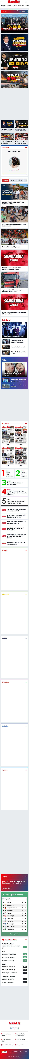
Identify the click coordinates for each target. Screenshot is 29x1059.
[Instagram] (14, 1028)
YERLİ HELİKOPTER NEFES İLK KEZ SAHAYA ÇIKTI (16, 522)
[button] (3, 23)
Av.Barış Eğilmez (14, 170)
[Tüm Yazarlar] (26, 147)
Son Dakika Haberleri (8, 1045)
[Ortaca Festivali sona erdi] (6, 347)
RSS (5, 1052)
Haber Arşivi (20, 1045)
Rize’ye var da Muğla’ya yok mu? (24, 474)
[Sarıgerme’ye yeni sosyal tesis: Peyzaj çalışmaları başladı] (14, 192)
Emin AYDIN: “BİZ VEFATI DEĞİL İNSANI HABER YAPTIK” (16, 516)
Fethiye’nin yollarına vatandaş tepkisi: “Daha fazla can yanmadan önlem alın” (17, 492)
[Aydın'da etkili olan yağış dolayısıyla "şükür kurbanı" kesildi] (14, 214)
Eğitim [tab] (20, 180)
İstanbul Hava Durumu (5, 1034)
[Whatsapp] (17, 1028)
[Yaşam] (26, 770)
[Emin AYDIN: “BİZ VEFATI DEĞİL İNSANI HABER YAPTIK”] (14, 61)
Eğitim (15, 5)
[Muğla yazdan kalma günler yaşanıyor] (6, 385)
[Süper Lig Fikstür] (26, 940)
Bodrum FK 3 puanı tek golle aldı (11, 247)
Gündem (5, 682)
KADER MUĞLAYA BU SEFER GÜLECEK (14, 152)
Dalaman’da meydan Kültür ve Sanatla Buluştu (16, 543)
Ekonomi (21, 5)
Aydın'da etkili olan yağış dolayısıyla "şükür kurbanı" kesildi (14, 225)
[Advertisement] (14, 104)
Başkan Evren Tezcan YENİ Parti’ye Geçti (15, 529)
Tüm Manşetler (21, 1039)
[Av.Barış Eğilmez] (14, 162)
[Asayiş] (26, 550)
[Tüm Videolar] (26, 360)
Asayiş (3, 5)
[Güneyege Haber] (14, 1)
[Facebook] (11, 1028)
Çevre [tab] (13, 180)
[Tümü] (26, 423)
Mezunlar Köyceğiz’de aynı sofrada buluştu (15, 483)
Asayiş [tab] (6, 180)
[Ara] (26, 2)
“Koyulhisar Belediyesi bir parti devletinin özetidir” (16, 510)
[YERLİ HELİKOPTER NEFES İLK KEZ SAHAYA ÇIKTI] (14, 79)
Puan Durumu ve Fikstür (6, 1040)
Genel (8, 499)
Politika (5, 726)
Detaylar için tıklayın (14, 934)
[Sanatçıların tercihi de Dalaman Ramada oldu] (6, 341)
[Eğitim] (26, 638)
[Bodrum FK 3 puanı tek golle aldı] (14, 237)
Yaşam (5, 770)
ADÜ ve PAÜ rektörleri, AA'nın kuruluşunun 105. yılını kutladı (14, 313)
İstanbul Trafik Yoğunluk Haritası (19, 1034)
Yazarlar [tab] (5, 147)
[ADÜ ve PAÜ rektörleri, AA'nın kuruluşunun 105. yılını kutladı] (14, 302)
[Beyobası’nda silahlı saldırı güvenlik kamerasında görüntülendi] (6, 380)
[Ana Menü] (1, 2)
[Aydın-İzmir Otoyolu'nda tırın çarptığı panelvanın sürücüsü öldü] (14, 280)
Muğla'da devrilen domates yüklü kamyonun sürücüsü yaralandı (11, 268)
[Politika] (26, 726)
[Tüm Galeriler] (26, 320)
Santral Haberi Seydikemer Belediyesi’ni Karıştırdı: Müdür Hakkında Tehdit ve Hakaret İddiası (9, 474)
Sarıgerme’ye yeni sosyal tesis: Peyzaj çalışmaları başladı (13, 202)
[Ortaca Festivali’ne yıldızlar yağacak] (6, 352)
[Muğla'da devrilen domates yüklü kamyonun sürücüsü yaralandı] (14, 258)
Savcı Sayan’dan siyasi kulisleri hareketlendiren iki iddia (16, 502)
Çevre (9, 5)
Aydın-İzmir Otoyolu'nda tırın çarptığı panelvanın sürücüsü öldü (12, 290)
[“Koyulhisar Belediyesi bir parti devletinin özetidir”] (14, 43)
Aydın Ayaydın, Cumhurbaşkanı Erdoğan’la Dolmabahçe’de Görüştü (16, 536)
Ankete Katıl (6, 888)
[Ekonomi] (26, 594)
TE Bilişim (18, 1057)
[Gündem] (26, 682)
